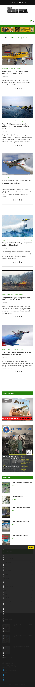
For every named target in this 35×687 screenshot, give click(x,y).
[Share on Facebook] (15, 88)
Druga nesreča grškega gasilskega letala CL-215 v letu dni (16, 298)
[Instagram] (14, 2)
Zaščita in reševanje (18, 120)
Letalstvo (13, 68)
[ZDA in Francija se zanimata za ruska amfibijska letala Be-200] (17, 335)
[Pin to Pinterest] (19, 88)
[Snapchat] (22, 2)
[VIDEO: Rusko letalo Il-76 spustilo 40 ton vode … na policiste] (17, 163)
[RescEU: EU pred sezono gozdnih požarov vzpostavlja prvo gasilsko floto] (17, 107)
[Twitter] (12, 2)
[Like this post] (13, 88)
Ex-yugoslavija (5, 68)
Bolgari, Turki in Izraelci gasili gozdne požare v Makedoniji (17, 244)
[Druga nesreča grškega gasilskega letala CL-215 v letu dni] (17, 280)
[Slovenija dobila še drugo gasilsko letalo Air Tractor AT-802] (17, 54)
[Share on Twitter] (17, 88)
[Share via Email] (21, 88)
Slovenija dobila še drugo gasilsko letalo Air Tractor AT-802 (15, 72)
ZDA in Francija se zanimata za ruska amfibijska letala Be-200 (16, 353)
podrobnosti (3, 675)
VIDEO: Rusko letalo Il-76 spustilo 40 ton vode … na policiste (16, 182)
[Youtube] (20, 2)
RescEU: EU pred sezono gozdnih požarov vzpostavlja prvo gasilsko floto (15, 126)
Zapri (30, 547)
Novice (19, 68)
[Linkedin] (17, 2)
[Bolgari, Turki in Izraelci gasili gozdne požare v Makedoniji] (17, 226)
